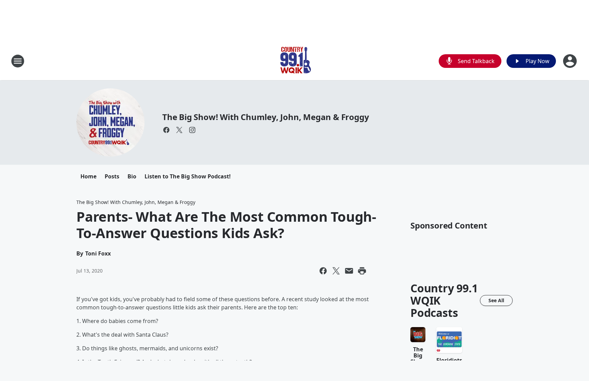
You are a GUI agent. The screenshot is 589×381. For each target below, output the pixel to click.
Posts (112, 176)
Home (88, 176)
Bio (131, 176)
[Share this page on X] (336, 271)
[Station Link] (294, 61)
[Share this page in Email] (349, 271)
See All (496, 300)
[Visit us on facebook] (166, 130)
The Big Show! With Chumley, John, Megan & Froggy (265, 116)
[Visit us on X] (179, 130)
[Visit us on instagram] (192, 130)
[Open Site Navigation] (18, 61)
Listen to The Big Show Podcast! (188, 176)
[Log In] (570, 61)
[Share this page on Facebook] (323, 271)
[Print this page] (362, 271)
